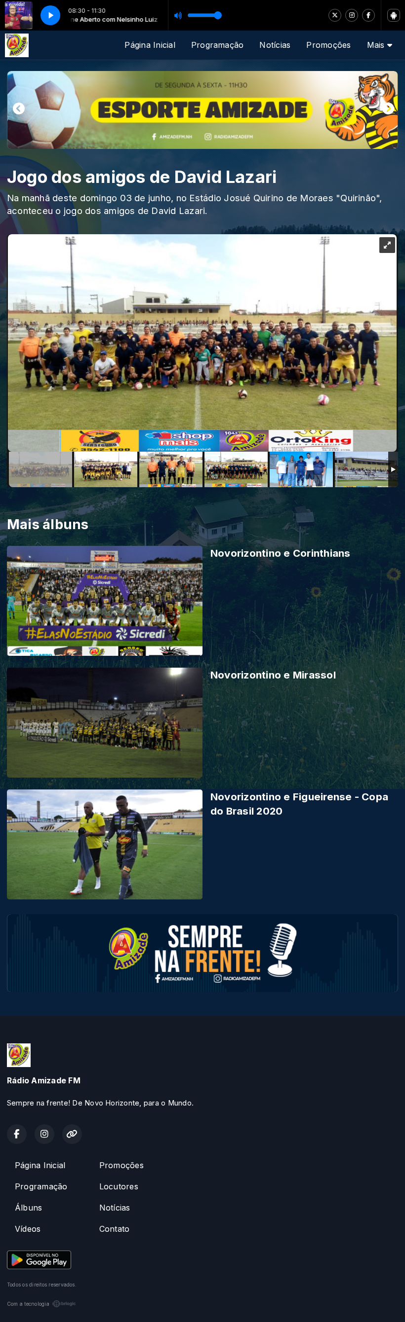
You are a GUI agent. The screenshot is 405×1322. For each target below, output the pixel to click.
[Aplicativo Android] (393, 15)
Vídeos (27, 1229)
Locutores (118, 1186)
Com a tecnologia (28, 1304)
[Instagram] (351, 15)
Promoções (328, 45)
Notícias (274, 45)
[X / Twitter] (334, 15)
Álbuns (28, 1208)
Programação (217, 45)
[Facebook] (368, 15)
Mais (377, 45)
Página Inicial (149, 45)
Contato (114, 1229)
